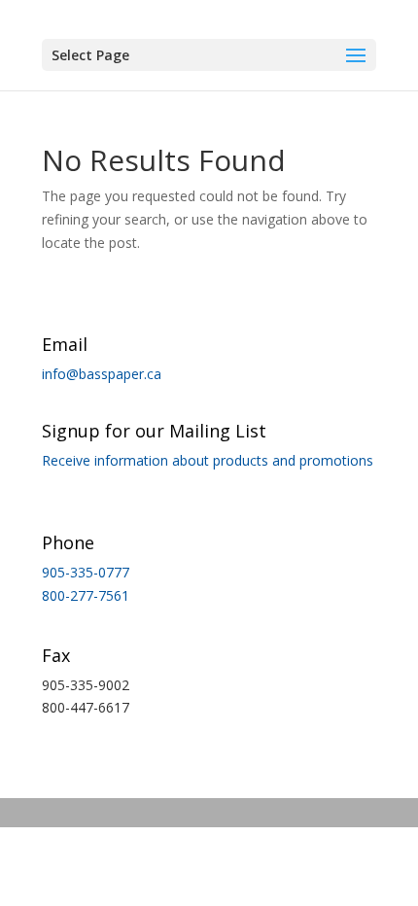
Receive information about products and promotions (207, 460)
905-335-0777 (85, 572)
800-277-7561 (85, 595)
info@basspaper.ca (101, 374)
